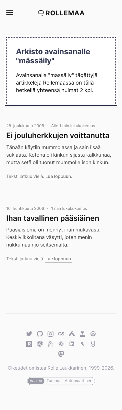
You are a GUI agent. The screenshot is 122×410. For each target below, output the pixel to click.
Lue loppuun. (58, 176)
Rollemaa (65, 13)
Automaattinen (78, 380)
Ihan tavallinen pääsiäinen (52, 218)
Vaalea (36, 380)
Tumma (53, 380)
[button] (9, 13)
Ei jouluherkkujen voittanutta (57, 135)
